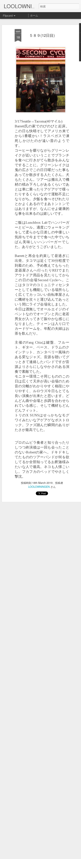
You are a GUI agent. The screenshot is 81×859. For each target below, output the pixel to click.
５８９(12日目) (42, 35)
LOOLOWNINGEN (39, 487)
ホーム (34, 15)
